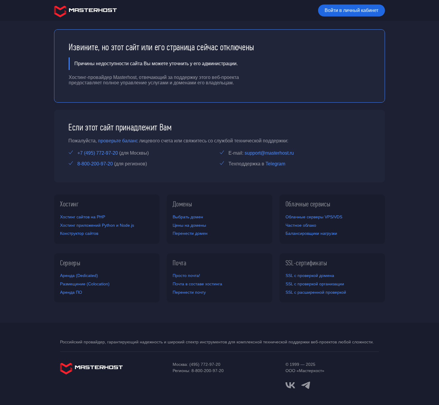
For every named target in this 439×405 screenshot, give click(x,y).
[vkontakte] (290, 385)
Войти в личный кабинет (351, 10)
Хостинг (69, 204)
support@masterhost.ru (269, 153)
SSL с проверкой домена (309, 275)
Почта (179, 263)
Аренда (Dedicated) (79, 275)
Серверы (70, 263)
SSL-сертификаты (306, 263)
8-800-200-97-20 (95, 163)
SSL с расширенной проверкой (315, 292)
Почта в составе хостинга (197, 283)
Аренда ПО (71, 292)
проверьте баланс (118, 140)
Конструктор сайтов (79, 233)
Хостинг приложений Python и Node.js (97, 225)
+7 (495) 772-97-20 (97, 153)
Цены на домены (189, 225)
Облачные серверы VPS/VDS (313, 216)
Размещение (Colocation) (85, 283)
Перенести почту (189, 292)
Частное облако (300, 225)
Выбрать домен (188, 216)
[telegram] (306, 385)
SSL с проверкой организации (314, 283)
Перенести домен (190, 233)
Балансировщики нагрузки (311, 233)
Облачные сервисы (308, 204)
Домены (182, 204)
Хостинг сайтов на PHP (82, 216)
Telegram (275, 163)
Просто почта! (186, 275)
